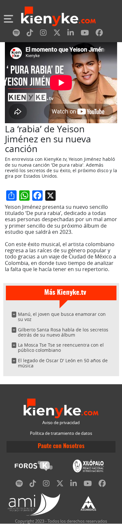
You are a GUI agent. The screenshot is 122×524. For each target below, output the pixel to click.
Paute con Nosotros (61, 446)
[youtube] (85, 33)
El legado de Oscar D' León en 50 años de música (63, 363)
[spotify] (16, 33)
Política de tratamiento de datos (61, 433)
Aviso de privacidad (61, 422)
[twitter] (57, 33)
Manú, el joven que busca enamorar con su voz (62, 316)
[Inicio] (58, 17)
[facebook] (99, 33)
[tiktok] (30, 33)
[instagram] (43, 33)
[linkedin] (70, 33)
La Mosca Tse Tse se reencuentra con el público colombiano (61, 347)
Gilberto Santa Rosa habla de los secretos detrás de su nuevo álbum (63, 332)
